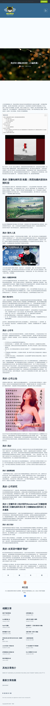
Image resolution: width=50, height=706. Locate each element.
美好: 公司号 (8, 122)
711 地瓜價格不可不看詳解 (32, 645)
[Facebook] (8, 575)
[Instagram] (6, 693)
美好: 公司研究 (7, 128)
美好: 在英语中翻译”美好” (9, 132)
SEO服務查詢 (44, 1)
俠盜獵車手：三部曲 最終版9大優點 (34, 625)
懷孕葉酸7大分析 (6, 631)
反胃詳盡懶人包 (29, 613)
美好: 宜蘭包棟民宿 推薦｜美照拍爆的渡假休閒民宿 (14, 117)
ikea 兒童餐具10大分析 (31, 652)
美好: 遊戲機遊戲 (11, 126)
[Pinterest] (30, 575)
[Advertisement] (25, 33)
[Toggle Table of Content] (44, 115)
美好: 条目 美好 (10, 131)
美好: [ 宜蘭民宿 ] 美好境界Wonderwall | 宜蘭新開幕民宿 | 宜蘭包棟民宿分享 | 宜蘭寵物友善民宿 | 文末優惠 (26, 129)
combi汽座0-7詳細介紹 (8, 645)
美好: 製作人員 (8, 118)
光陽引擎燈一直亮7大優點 (32, 631)
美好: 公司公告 (7, 124)
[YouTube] (10, 693)
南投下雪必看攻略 (6, 613)
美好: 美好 (8, 125)
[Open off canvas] (46, 10)
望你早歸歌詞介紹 (6, 658)
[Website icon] (25, 596)
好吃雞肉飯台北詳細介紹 (8, 652)
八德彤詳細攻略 (29, 638)
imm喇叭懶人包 (6, 619)
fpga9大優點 (5, 625)
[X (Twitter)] (19, 575)
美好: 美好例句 (10, 121)
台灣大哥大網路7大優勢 (31, 619)
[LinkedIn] (42, 575)
